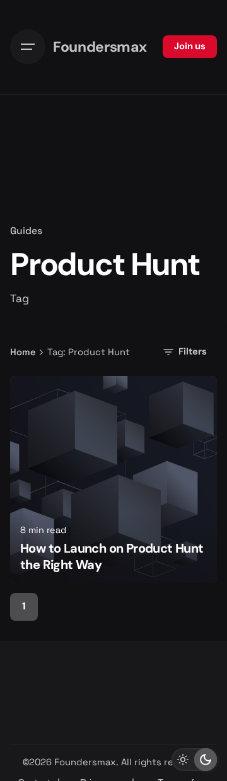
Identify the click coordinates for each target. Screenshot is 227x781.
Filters (192, 351)
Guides (26, 231)
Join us (190, 46)
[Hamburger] (27, 46)
